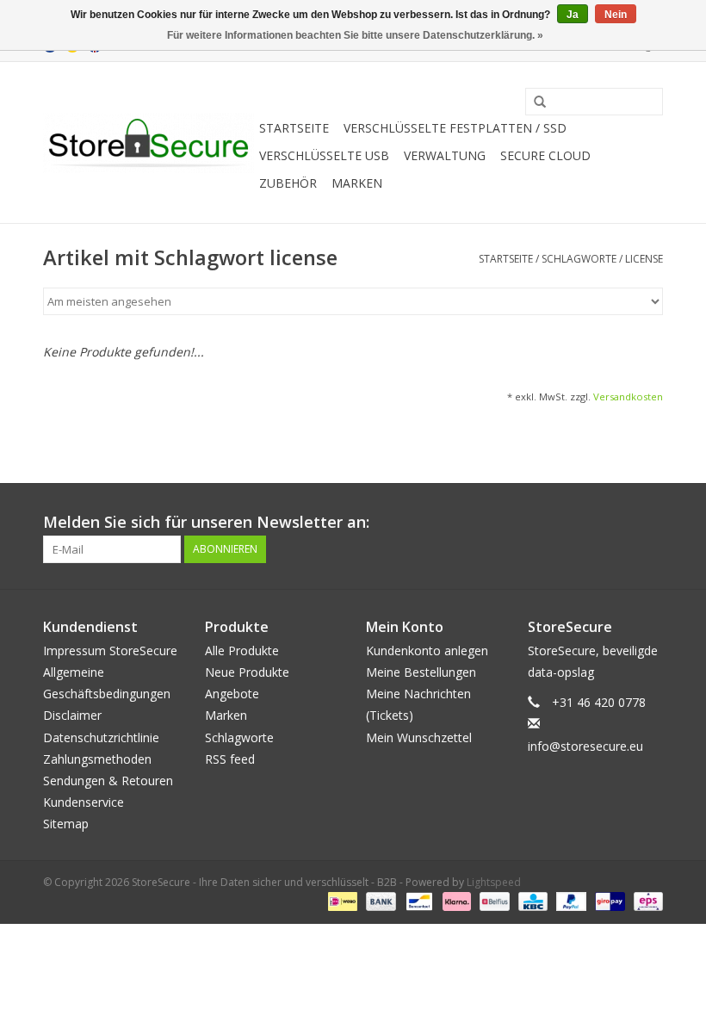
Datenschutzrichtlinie (101, 737)
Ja (573, 15)
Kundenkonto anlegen (427, 650)
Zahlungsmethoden (97, 759)
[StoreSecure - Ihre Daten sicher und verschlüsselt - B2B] (148, 143)
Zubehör (288, 183)
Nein (615, 15)
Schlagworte (579, 258)
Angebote (232, 693)
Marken (356, 183)
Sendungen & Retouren (108, 780)
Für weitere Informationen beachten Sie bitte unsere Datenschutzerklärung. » (355, 35)
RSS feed (230, 759)
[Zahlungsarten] (341, 900)
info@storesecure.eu (585, 746)
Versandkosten (628, 396)
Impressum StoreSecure (110, 650)
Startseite (294, 128)
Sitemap (66, 823)
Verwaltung (445, 155)
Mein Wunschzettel (419, 737)
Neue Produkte (247, 672)
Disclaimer (72, 715)
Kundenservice (83, 802)
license (644, 258)
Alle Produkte (242, 650)
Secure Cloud (545, 155)
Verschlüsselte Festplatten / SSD (455, 128)
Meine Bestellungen (421, 672)
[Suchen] (533, 102)
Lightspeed (494, 882)
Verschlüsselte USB (324, 155)
